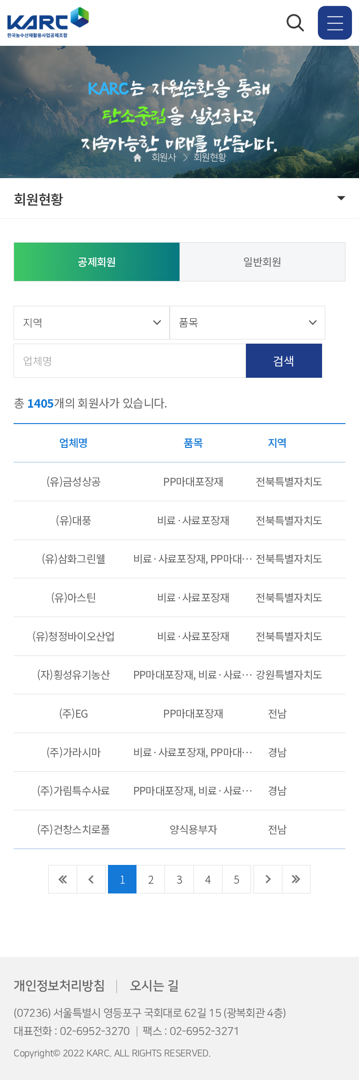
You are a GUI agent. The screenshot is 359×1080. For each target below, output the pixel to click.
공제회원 (96, 261)
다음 (267, 879)
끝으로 (296, 879)
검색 (283, 360)
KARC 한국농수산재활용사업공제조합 (48, 23)
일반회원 (262, 261)
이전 (91, 879)
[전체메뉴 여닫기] (335, 23)
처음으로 (62, 879)
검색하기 (295, 23)
